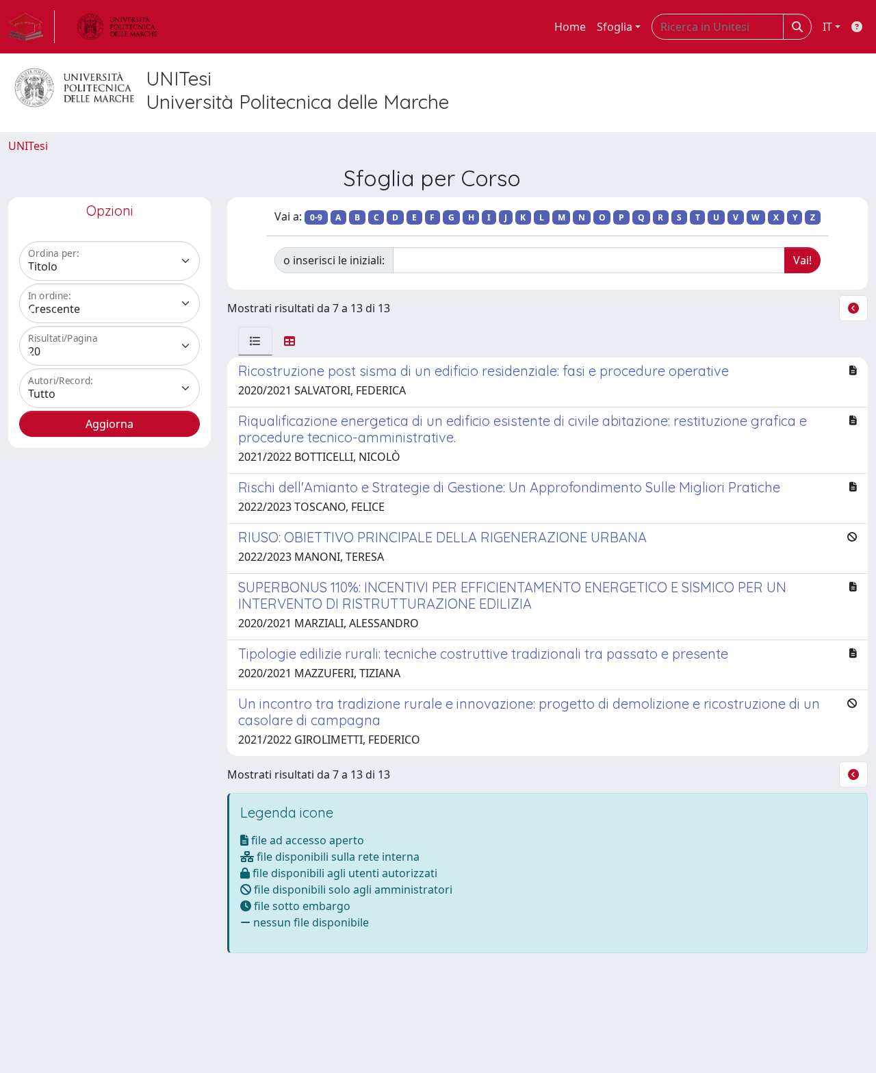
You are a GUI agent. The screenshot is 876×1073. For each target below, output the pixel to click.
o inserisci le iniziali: (334, 260)
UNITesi (28, 145)
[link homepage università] (117, 26)
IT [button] (827, 26)
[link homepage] (31, 26)
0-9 (316, 217)
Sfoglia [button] (614, 26)
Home (570, 26)
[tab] (255, 341)
